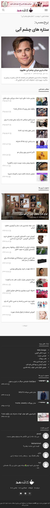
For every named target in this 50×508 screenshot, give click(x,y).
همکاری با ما (23, 488)
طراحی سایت (42, 356)
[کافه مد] (25, 481)
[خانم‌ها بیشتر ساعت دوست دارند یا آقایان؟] (42, 166)
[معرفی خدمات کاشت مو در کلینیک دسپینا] (42, 177)
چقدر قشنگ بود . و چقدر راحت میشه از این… (24, 456)
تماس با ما (13, 488)
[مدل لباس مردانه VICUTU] (43, 395)
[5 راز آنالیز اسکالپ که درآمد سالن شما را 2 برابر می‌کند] (42, 123)
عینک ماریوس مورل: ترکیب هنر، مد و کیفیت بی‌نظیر (20, 281)
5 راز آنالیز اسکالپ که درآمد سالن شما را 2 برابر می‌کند (19, 121)
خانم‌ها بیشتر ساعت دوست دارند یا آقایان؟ (21, 163)
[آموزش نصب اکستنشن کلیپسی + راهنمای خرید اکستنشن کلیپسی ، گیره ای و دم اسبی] (42, 239)
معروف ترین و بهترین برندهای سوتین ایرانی (20, 290)
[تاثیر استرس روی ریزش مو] (42, 155)
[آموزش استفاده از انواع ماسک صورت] (42, 315)
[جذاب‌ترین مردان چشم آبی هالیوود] (25, 52)
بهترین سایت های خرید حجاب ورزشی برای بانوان (19, 98)
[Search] (3, 10)
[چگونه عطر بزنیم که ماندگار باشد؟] (42, 112)
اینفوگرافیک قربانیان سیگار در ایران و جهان (22, 381)
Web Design (41, 350)
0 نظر (44, 74)
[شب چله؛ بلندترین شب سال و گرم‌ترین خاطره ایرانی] (42, 229)
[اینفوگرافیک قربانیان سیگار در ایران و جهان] (43, 381)
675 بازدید (33, 217)
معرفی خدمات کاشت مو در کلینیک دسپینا (21, 174)
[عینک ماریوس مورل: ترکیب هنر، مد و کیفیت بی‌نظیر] (42, 283)
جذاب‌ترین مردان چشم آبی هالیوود (34, 70)
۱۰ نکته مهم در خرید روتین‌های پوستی (22, 269)
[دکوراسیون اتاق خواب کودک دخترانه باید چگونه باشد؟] (43, 417)
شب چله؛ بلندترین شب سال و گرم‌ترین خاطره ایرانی (20, 227)
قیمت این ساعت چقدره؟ (31, 446)
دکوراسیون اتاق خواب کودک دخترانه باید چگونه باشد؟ (18, 414)
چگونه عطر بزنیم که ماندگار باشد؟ (24, 109)
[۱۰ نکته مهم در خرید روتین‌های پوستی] (42, 272)
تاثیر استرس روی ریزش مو (26, 152)
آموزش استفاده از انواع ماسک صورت (23, 312)
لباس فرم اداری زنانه (39, 361)
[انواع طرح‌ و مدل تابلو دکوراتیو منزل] (25, 206)
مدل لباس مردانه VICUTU (27, 392)
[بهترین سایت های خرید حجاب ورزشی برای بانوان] (42, 101)
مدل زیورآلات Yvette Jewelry (25, 403)
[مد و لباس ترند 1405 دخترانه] (42, 144)
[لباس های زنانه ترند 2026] (42, 134)
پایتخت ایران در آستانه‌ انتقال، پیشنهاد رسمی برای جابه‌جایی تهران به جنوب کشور (19, 248)
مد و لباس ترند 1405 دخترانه (25, 141)
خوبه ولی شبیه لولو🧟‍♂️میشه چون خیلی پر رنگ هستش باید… (21, 466)
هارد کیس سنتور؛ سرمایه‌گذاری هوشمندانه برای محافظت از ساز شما (19, 259)
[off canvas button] (46, 10)
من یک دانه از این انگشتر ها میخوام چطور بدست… (22, 436)
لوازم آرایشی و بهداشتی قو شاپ (36, 364)
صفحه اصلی (45, 16)
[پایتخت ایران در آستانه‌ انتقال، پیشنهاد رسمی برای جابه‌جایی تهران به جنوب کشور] (42, 250)
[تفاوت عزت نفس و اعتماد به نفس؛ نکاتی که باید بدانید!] (42, 304)
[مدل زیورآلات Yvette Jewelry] (43, 403)
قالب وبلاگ (42, 358)
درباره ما (37, 488)
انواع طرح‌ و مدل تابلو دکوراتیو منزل (33, 214)
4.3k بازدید (27, 74)
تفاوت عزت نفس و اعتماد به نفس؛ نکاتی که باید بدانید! (19, 302)
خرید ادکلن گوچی (40, 353)
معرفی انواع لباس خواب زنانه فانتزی (34, 367)
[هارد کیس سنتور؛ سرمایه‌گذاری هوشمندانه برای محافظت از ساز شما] (42, 261)
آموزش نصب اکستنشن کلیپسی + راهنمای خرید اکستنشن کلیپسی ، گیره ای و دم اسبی (19, 237)
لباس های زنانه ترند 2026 (26, 131)
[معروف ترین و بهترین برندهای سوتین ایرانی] (42, 293)
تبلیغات (30, 488)
